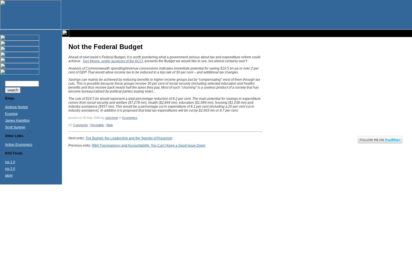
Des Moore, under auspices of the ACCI (113, 61)
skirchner (111, 117)
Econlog (11, 114)
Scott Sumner (15, 127)
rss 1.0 (10, 162)
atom (9, 175)
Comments (80, 125)
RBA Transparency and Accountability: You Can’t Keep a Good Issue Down (148, 145)
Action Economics (18, 145)
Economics (129, 117)
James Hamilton (17, 121)
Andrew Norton (16, 107)
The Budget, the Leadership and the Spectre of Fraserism (128, 138)
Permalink (97, 125)
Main (110, 125)
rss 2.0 (10, 169)
